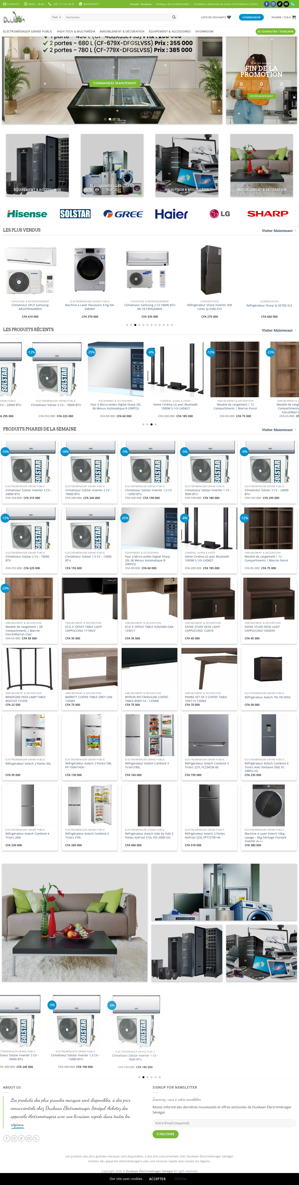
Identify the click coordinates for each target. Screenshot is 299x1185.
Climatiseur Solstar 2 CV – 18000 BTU (27, 558)
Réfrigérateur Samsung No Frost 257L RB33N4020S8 (116, 307)
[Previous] (11, 80)
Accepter (157, 1179)
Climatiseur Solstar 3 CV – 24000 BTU (266, 492)
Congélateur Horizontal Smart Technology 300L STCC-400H (178, 1071)
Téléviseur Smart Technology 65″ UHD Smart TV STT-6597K (183, 406)
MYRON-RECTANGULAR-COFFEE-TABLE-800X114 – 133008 (147, 699)
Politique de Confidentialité (172, 4)
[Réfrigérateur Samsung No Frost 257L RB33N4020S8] (116, 270)
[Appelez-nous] (293, 4)
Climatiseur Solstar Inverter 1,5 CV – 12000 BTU (148, 492)
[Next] (212, 80)
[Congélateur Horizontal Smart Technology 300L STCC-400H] (178, 1035)
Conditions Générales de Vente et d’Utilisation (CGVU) (226, 4)
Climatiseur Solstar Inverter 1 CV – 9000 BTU (208, 492)
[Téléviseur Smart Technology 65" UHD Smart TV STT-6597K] (183, 369)
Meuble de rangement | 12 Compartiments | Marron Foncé (266, 558)
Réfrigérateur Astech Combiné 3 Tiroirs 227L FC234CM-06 (207, 765)
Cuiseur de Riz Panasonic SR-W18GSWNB (64, 406)
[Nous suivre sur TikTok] (280, 4)
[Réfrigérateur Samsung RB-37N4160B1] (57, 270)
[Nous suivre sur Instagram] (273, 4)
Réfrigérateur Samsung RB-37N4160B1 (56, 307)
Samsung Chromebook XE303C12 (176, 305)
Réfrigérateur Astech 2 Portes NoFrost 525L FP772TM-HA (205, 835)
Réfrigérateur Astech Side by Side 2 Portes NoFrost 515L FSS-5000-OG (149, 835)
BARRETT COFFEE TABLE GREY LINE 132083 (88, 699)
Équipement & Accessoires (170, 31)
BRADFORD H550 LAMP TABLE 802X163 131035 (25, 699)
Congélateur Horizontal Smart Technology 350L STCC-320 (118, 1071)
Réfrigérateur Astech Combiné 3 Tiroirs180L (147, 765)
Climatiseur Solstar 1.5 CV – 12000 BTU (88, 558)
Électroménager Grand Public (27, 31)
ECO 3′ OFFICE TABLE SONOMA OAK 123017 (149, 628)
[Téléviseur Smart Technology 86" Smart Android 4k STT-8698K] (124, 369)
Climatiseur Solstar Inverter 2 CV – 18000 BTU (88, 492)
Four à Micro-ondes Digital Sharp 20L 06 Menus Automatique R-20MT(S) (147, 560)
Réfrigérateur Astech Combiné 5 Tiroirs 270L (87, 835)
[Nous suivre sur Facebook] (267, 4)
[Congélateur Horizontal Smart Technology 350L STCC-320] (118, 1035)
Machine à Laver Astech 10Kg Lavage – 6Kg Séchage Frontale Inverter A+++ (265, 837)
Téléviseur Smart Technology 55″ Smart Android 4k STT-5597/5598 (243, 406)
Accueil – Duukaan (141, 4)
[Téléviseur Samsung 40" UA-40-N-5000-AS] (236, 270)
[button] (284, 17)
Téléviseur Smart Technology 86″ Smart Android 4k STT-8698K (123, 406)
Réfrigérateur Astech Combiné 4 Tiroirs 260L (27, 835)
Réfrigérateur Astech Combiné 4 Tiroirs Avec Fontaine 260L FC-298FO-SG (266, 767)
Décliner (181, 1178)
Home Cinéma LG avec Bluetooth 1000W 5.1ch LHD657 (207, 558)
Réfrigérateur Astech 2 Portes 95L (28, 763)
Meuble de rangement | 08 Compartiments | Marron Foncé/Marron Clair (24, 630)
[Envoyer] (173, 17)
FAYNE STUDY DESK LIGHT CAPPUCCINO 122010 (202, 628)
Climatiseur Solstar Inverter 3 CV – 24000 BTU (28, 492)
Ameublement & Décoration (122, 31)
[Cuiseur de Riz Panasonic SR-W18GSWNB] (64, 369)
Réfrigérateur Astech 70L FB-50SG (267, 697)
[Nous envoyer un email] (286, 4)
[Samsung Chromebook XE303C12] (176, 270)
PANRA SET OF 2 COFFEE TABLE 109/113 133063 (206, 699)
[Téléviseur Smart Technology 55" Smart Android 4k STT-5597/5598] (243, 369)
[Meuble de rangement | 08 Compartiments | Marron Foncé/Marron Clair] (58, 1033)
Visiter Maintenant (277, 231)
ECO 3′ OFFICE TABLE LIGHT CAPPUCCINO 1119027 (83, 628)
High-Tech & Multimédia (76, 31)
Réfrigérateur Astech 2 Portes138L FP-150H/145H (88, 765)
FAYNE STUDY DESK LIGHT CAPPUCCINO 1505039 (262, 628)
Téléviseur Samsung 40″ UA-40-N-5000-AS (236, 307)
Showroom (204, 31)
